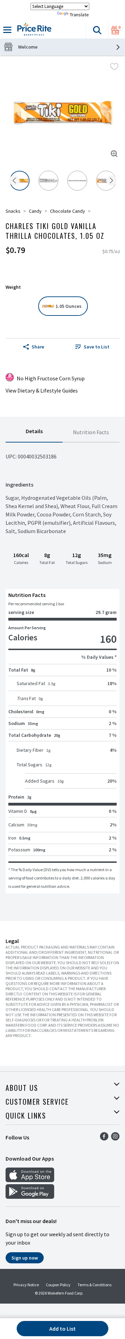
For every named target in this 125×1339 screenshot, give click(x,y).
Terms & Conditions (94, 1284)
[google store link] (30, 1196)
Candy (35, 211)
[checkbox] (114, 66)
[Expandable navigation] (7, 29)
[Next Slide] (111, 181)
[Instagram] (115, 1138)
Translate (79, 14)
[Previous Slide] (14, 181)
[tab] (34, 432)
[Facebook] (104, 1138)
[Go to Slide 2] (48, 181)
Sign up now (24, 1258)
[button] (97, 30)
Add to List (62, 1328)
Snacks (13, 211)
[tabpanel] (62, 668)
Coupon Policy (58, 1284)
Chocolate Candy (67, 211)
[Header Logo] (33, 30)
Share (38, 347)
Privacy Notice (26, 1284)
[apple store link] (30, 1180)
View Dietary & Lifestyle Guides (42, 390)
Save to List (96, 347)
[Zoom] (114, 154)
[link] (92, 346)
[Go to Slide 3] (77, 181)
